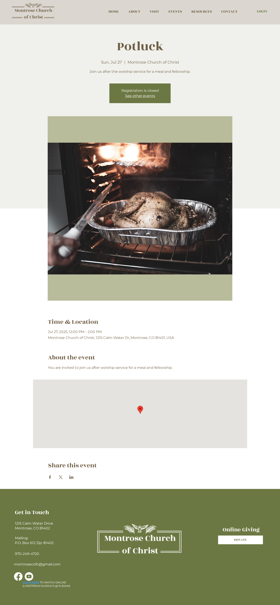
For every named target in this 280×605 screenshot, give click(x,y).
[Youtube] (29, 576)
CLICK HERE (31, 582)
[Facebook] (18, 576)
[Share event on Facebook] (50, 477)
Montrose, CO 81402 (32, 528)
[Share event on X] (61, 477)
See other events (140, 96)
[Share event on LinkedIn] (71, 477)
